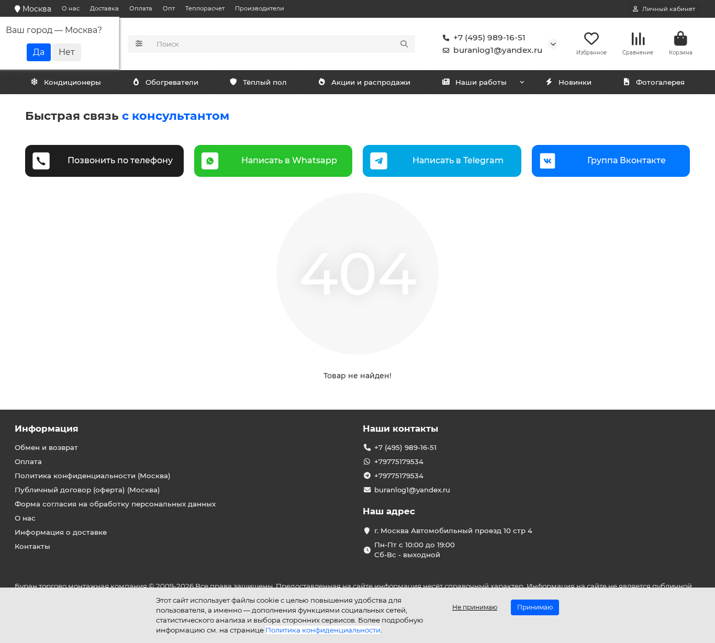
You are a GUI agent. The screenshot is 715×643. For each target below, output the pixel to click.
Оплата (140, 8)
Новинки (574, 82)
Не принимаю (474, 607)
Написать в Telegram (458, 160)
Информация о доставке (61, 532)
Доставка (104, 8)
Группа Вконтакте (626, 160)
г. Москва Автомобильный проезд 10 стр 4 (453, 530)
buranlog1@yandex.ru (497, 50)
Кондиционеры (72, 82)
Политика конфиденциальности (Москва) (93, 475)
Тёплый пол (265, 82)
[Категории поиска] (139, 44)
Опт (169, 8)
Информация (47, 428)
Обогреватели (172, 82)
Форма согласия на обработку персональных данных (115, 504)
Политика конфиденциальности (323, 630)
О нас (71, 8)
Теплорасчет (205, 8)
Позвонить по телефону (120, 160)
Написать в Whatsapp (289, 160)
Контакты (32, 546)
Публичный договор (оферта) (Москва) (87, 490)
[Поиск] (404, 44)
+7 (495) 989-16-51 (489, 37)
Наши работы (481, 82)
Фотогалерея (660, 82)
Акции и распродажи (370, 82)
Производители (259, 8)
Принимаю (535, 607)
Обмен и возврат (46, 447)
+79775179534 (398, 461)
